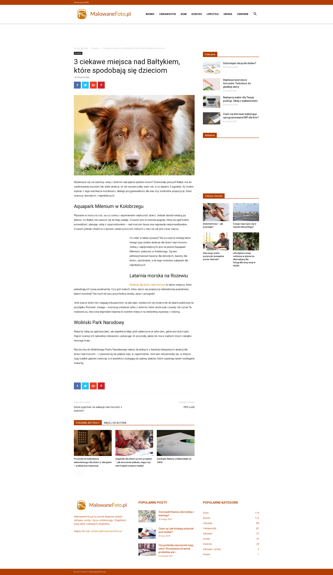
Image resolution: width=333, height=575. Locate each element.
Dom (184, 14)
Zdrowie (242, 14)
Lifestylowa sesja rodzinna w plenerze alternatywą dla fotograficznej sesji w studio (244, 259)
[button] (255, 14)
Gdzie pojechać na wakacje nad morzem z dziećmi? (98, 409)
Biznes (150, 14)
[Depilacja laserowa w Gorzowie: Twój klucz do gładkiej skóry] (211, 84)
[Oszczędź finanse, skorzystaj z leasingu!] (147, 516)
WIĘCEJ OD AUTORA (115, 422)
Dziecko (196, 14)
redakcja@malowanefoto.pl (106, 531)
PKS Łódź (189, 407)
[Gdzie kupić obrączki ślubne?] (211, 68)
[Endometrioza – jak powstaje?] (216, 212)
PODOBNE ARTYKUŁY (88, 422)
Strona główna (81, 48)
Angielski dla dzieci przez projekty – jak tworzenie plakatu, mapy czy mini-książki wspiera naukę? (133, 462)
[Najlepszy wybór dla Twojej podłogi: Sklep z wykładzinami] (211, 102)
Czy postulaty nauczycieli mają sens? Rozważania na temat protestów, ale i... (176, 549)
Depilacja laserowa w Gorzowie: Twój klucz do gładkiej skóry (237, 83)
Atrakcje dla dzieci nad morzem (147, 284)
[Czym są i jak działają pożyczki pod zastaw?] (147, 533)
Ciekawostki (167, 14)
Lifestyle (213, 14)
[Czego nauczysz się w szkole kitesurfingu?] (246, 212)
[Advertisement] (166, 35)
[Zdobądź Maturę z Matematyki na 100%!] (176, 443)
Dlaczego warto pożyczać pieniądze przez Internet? (213, 256)
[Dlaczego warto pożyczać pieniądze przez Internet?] (216, 241)
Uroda (228, 14)
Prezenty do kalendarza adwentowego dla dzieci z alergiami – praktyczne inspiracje (93, 462)
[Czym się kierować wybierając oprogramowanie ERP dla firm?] (211, 118)
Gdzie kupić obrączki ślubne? (239, 63)
